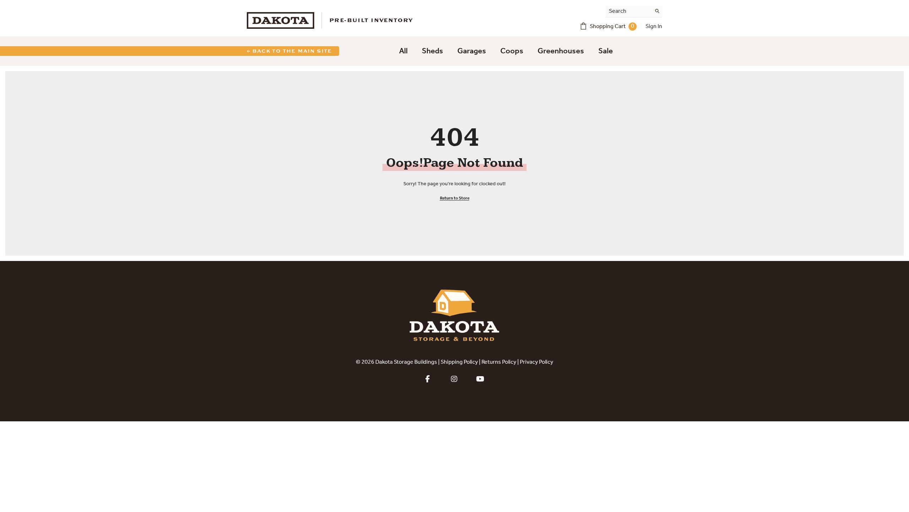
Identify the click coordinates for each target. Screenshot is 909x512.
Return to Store (454, 198)
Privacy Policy (536, 362)
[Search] (633, 11)
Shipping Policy (459, 362)
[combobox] (628, 11)
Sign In (654, 26)
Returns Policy (498, 362)
